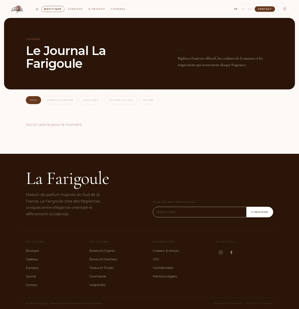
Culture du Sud (121, 100)
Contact (265, 9)
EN (243, 9)
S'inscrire (259, 212)
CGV (156, 259)
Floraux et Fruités (101, 268)
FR (236, 9)
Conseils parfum (60, 100)
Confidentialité (163, 268)
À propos (96, 9)
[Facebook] (231, 252)
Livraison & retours (166, 251)
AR (250, 9)
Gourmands (97, 276)
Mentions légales (165, 276)
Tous (33, 100)
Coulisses (91, 100)
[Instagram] (220, 252)
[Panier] (284, 8)
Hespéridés (97, 285)
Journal (118, 9)
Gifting (148, 100)
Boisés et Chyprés (102, 251)
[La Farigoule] (17, 9)
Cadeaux (75, 9)
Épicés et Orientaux (103, 259)
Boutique (53, 9)
